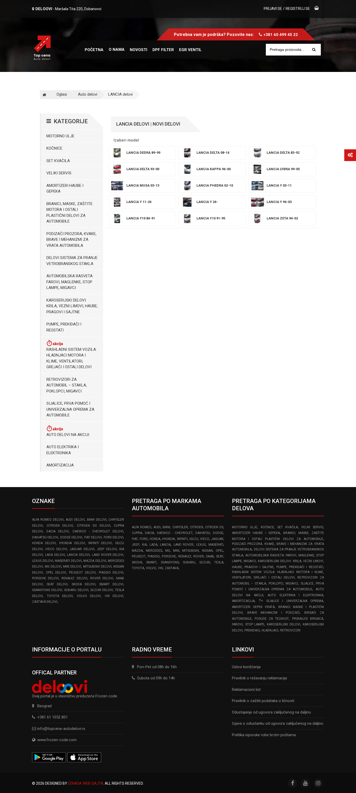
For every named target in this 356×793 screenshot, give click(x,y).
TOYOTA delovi (60, 596)
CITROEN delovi (60, 525)
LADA (153, 544)
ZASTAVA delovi (44, 602)
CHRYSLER (180, 527)
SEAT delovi (57, 584)
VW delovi (114, 596)
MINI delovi (72, 566)
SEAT (219, 556)
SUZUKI (204, 562)
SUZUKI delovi (101, 590)
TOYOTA (138, 568)
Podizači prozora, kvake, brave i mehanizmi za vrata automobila (71, 239)
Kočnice (54, 148)
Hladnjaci (270, 630)
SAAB (210, 556)
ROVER (198, 556)
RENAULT (184, 556)
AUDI (157, 527)
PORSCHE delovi (45, 578)
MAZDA (137, 550)
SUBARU (189, 562)
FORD (144, 539)
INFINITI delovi (100, 543)
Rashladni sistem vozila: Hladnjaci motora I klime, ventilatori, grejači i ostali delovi (71, 358)
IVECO (204, 539)
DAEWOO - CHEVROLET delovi (98, 531)
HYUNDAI (168, 539)
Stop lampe (255, 624)
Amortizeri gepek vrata (253, 607)
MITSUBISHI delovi (97, 566)
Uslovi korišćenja (246, 667)
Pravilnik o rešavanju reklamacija (259, 678)
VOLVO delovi (89, 596)
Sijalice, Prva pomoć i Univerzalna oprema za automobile (70, 409)
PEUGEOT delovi (82, 572)
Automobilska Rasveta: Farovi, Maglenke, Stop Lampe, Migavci (69, 282)
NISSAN (207, 550)
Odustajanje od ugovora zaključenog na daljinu (271, 712)
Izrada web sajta (85, 783)
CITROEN (196, 527)
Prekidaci (252, 630)
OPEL (219, 550)
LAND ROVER (184, 544)
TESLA (218, 562)
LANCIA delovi (120, 94)
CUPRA (137, 533)
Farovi (237, 624)
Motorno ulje (60, 136)
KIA (144, 544)
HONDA (155, 539)
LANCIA (165, 544)
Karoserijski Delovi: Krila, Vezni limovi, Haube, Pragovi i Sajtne (72, 306)
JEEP (135, 544)
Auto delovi (87, 94)
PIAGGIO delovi (111, 572)
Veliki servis (58, 173)
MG (167, 550)
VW (160, 568)
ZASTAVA (172, 568)
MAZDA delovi (94, 561)
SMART (151, 562)
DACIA (149, 533)
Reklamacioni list (246, 689)
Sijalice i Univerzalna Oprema (294, 601)
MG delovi (53, 566)
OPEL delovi (56, 572)
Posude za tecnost (272, 618)
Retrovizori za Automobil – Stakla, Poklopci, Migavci (66, 385)
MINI (176, 550)
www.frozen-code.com (57, 739)
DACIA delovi (57, 531)
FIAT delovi (93, 537)
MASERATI (215, 544)
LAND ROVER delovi (108, 555)
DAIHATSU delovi (45, 537)
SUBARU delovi (76, 590)
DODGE (218, 533)
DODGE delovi (71, 537)
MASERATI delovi (68, 561)
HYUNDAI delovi (72, 543)
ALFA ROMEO (141, 527)
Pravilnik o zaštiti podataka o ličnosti (263, 700)
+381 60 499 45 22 (280, 34)
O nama (117, 49)
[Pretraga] (314, 50)
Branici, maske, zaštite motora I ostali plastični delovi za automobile (69, 212)
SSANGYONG (170, 562)
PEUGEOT (139, 556)
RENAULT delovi (74, 578)
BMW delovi (97, 519)
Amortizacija (60, 465)
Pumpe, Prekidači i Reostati (63, 327)
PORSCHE (169, 556)
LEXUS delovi (42, 561)
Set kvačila (58, 160)
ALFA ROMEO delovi (48, 519)
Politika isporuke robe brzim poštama (264, 735)
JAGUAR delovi (82, 549)
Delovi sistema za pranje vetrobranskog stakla (71, 260)
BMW (166, 527)
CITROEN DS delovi (93, 525)
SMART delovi (111, 584)
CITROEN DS (214, 527)
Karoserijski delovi (283, 624)
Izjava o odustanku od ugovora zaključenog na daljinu (277, 723)
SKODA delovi (83, 584)
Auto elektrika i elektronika (62, 450)
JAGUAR (217, 539)
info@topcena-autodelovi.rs (61, 728)
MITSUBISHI (190, 550)
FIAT (135, 539)
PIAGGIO (154, 556)
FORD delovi (113, 537)
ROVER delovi (101, 578)
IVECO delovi (56, 549)
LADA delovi (55, 555)
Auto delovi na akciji (67, 434)
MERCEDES (154, 550)
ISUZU (193, 539)
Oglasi (62, 94)
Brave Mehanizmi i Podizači (273, 612)
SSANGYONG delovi (47, 590)
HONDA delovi (44, 543)
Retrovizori (290, 630)
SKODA (137, 562)
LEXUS (201, 544)
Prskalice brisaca (307, 618)
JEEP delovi (106, 549)
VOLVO (151, 568)
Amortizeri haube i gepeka (64, 188)
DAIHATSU (202, 533)
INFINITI (182, 539)
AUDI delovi (75, 519)
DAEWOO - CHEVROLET (175, 533)
